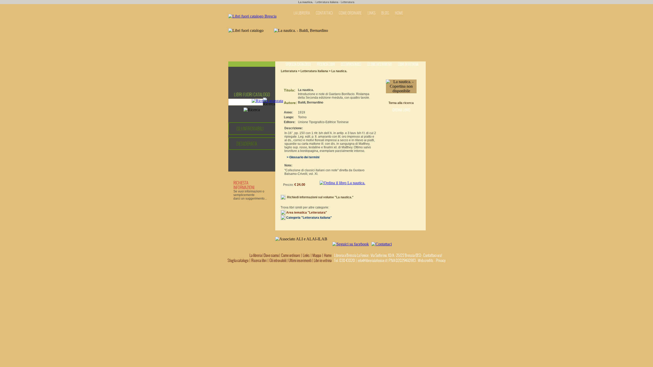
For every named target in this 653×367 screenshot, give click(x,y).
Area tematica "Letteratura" (306, 212)
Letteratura (347, 2)
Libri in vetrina (408, 64)
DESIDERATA (246, 143)
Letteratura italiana (327, 2)
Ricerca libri (326, 64)
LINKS (371, 13)
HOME (399, 13)
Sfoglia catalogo (298, 64)
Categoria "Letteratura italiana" (309, 217)
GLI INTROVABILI (249, 128)
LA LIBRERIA (302, 13)
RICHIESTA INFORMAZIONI (243, 185)
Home (328, 255)
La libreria (255, 255)
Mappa (316, 255)
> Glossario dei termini (301, 157)
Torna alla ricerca (401, 103)
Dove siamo (271, 255)
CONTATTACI (324, 13)
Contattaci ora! (432, 255)
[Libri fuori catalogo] (252, 16)
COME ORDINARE (350, 13)
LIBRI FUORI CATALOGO (252, 94)
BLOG (385, 13)
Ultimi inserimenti (379, 64)
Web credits (425, 260)
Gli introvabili (351, 64)
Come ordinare (290, 255)
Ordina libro (401, 110)
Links (306, 255)
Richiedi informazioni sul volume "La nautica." (320, 197)
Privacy (441, 260)
